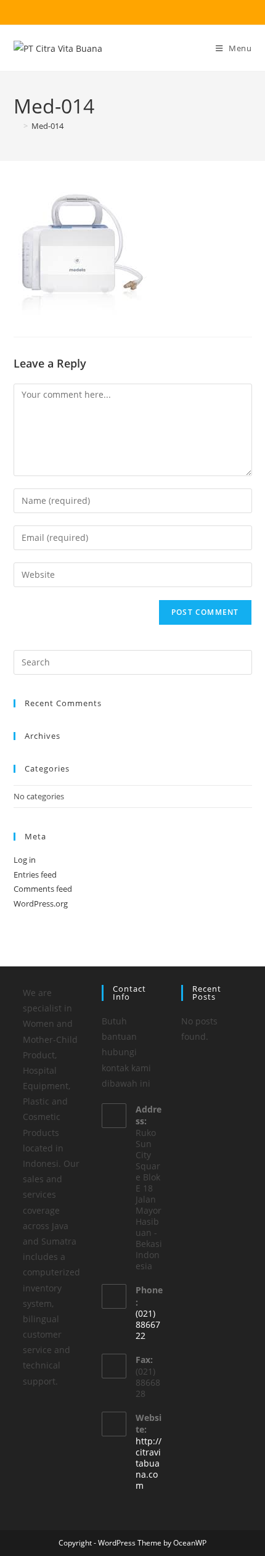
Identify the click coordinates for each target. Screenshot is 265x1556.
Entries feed (35, 874)
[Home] (17, 125)
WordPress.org (41, 903)
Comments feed (43, 888)
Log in (25, 859)
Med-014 (47, 125)
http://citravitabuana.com (148, 1463)
